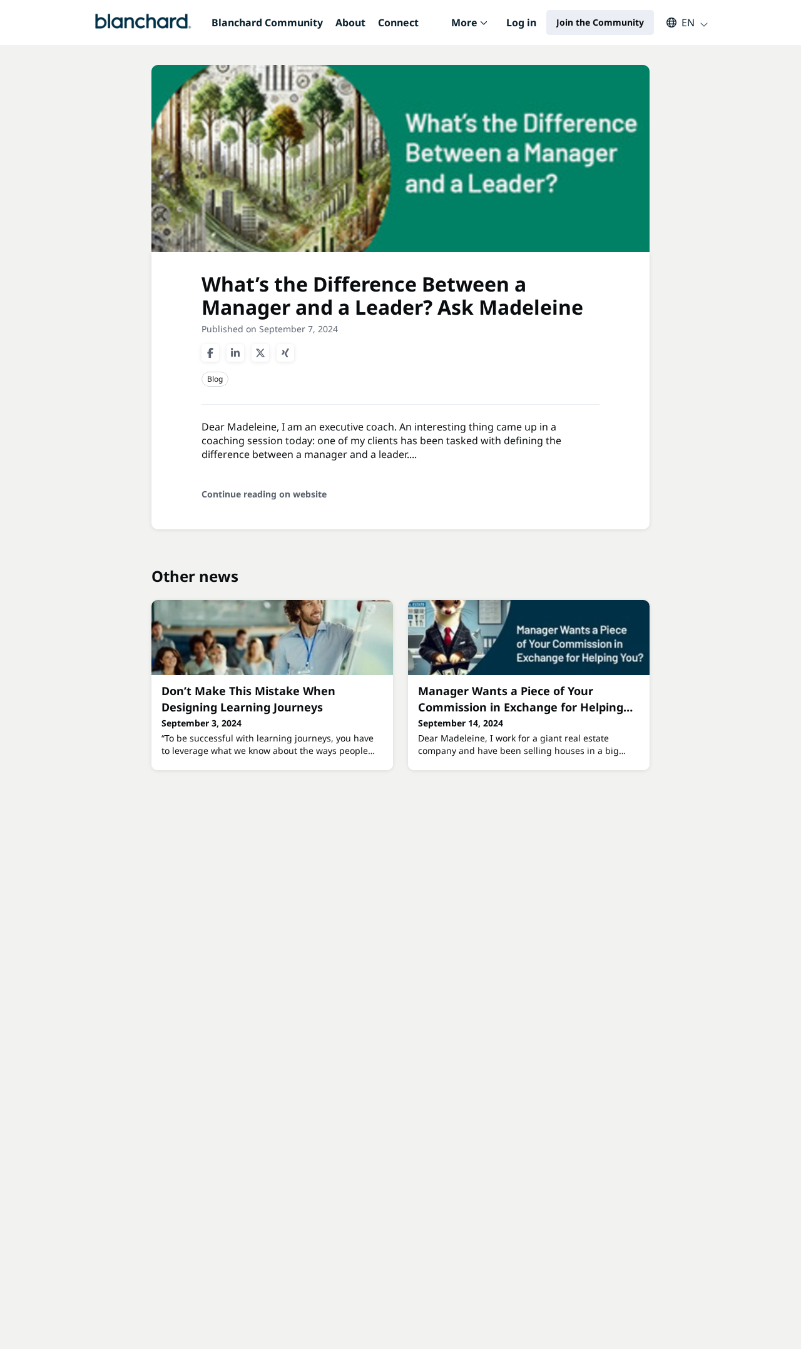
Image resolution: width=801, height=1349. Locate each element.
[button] (681, 22)
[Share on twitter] (260, 353)
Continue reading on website (264, 494)
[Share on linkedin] (235, 353)
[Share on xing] (285, 353)
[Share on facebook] (210, 353)
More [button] (472, 30)
